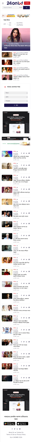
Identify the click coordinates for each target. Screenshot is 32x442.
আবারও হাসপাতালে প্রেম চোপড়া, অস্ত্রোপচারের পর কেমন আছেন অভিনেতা (20, 287)
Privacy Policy (21, 435)
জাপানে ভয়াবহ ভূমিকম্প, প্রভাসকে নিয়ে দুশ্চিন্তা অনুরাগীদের (21, 299)
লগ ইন (27, 3)
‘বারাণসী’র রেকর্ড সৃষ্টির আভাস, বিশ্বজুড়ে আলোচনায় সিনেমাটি (20, 169)
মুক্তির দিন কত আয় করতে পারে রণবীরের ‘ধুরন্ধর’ (20, 55)
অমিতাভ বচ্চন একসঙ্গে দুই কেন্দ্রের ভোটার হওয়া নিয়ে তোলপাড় (21, 157)
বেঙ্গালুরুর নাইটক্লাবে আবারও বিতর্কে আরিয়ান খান (21, 77)
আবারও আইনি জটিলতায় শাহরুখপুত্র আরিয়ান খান (21, 193)
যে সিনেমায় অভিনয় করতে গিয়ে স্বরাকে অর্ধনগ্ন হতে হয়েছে (17, 47)
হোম (5, 24)
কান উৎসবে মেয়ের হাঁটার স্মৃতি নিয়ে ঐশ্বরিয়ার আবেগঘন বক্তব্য (21, 263)
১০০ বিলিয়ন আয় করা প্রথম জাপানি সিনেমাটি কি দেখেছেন (21, 381)
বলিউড (5, 44)
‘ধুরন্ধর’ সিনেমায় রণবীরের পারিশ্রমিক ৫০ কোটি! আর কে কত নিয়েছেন (21, 181)
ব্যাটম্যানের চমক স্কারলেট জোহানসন (21, 69)
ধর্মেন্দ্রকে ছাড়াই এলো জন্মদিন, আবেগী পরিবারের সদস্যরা (20, 275)
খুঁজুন (17, 105)
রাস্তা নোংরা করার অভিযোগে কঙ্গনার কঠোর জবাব (21, 205)
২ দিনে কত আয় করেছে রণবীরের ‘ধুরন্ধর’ (20, 251)
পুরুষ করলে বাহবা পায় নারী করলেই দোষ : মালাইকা (21, 62)
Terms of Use (10, 435)
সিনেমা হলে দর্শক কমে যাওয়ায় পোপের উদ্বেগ (20, 345)
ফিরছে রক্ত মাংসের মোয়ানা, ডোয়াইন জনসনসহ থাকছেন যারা (21, 357)
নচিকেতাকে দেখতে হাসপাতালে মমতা (21, 310)
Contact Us (20, 433)
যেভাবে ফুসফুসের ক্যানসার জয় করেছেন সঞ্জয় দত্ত (20, 227)
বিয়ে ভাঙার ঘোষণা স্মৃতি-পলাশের (20, 216)
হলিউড (14, 340)
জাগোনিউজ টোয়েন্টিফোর (14, 44)
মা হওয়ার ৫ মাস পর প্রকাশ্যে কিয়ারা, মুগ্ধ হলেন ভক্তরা (21, 333)
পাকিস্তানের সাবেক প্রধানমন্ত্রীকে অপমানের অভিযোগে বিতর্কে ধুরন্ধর (21, 321)
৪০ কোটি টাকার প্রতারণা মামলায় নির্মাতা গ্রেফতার (20, 239)
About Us (11, 433)
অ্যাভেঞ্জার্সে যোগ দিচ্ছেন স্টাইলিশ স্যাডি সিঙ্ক (20, 369)
